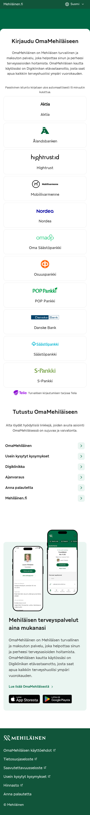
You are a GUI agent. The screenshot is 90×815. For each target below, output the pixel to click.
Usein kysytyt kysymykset (25, 777)
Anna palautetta (17, 794)
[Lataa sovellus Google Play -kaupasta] (57, 700)
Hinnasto (11, 785)
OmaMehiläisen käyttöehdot (27, 750)
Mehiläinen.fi (13, 4)
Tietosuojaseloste (18, 759)
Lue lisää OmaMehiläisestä (29, 686)
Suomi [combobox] (75, 4)
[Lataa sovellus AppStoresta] (24, 700)
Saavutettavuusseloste (22, 768)
